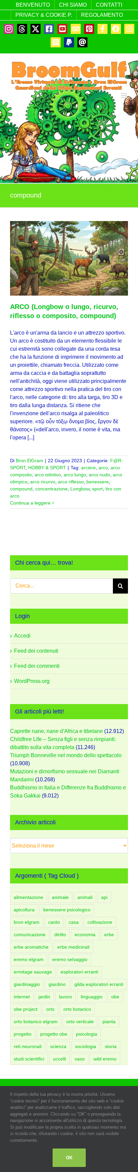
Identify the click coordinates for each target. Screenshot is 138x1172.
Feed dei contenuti (36, 651)
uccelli (59, 1058)
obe (115, 996)
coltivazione (99, 922)
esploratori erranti (79, 971)
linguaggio (91, 996)
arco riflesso (71, 481)
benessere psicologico (66, 909)
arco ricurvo (42, 481)
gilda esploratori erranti (98, 984)
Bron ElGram (29, 460)
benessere (97, 481)
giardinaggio (27, 984)
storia (111, 1046)
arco (103, 467)
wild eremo (105, 1058)
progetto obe (53, 1034)
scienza (58, 1046)
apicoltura (24, 909)
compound (21, 488)
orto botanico (77, 1009)
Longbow (79, 488)
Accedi (22, 636)
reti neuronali (28, 1046)
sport (97, 488)
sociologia (85, 1046)
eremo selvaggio (69, 959)
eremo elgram (29, 959)
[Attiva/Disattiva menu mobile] (124, 95)
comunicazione (30, 934)
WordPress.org (32, 681)
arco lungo (75, 474)
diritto (60, 934)
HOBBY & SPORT (47, 467)
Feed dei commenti (37, 666)
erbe (109, 934)
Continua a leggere (30, 503)
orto (50, 1009)
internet (22, 996)
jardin (44, 996)
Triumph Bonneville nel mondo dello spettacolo (66, 755)
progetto (22, 1034)
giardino (57, 984)
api (104, 897)
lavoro (65, 996)
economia (85, 934)
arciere (88, 467)
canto (54, 922)
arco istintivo (47, 474)
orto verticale (80, 1021)
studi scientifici (29, 1058)
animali (84, 897)
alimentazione (28, 897)
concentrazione (51, 488)
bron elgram (27, 922)
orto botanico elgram (36, 1021)
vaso (80, 1058)
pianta (109, 1021)
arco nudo (99, 474)
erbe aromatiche (31, 947)
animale (60, 897)
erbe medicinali (73, 947)
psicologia (86, 1034)
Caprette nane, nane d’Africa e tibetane (56, 731)
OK (69, 1157)
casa (74, 922)
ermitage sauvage (33, 971)
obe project (26, 1009)
